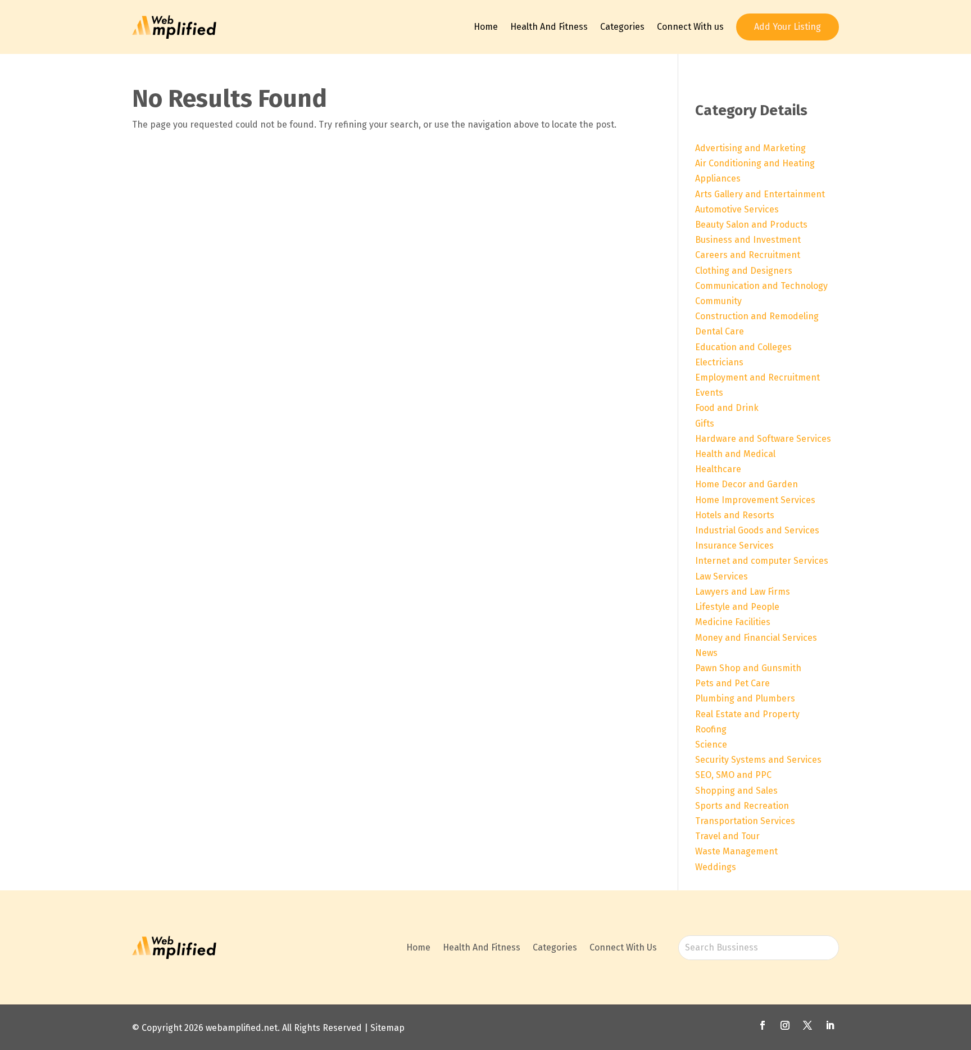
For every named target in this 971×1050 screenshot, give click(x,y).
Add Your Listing (787, 26)
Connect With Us (623, 947)
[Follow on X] (807, 1025)
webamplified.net (242, 1027)
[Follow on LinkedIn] (830, 1025)
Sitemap (387, 1027)
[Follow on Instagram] (785, 1025)
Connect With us (690, 26)
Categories (622, 26)
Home (486, 26)
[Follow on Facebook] (763, 1025)
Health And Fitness (549, 26)
